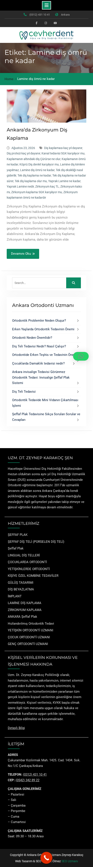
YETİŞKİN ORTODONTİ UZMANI (30, 630)
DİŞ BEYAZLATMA (21, 589)
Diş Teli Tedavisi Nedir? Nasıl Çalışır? (39, 346)
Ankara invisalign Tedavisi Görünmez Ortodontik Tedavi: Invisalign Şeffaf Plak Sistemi (41, 377)
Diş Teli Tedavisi (24, 392)
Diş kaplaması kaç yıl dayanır (63, 148)
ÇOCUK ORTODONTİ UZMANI (29, 637)
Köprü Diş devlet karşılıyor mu (39, 164)
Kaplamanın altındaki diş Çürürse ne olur (33, 159)
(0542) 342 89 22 (27, 780)
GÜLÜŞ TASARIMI (20, 583)
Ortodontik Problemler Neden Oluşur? (39, 320)
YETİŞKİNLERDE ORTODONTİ (29, 569)
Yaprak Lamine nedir (20, 186)
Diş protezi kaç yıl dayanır (23, 153)
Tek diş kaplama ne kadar (34, 175)
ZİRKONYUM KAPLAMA (25, 610)
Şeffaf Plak (16, 548)
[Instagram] (45, 22)
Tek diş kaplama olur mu (31, 181)
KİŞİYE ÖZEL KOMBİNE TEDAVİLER (33, 576)
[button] (81, 356)
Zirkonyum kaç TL (47, 186)
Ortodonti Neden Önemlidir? (32, 338)
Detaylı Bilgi (16, 728)
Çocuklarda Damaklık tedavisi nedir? (38, 363)
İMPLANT (15, 596)
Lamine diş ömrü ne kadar (37, 170)
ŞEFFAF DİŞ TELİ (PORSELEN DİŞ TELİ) (36, 542)
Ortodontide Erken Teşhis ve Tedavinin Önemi (44, 355)
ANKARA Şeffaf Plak (22, 617)
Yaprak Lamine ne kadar (64, 181)
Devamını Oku (21, 254)
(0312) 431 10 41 (39, 14)
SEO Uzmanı (69, 861)
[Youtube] (54, 22)
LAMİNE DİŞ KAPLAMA (24, 603)
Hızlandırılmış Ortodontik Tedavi (31, 624)
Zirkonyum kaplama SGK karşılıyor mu (36, 192)
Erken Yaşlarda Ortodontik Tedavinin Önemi (43, 329)
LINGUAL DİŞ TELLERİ (24, 555)
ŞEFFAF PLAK (17, 535)
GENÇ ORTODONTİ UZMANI (28, 644)
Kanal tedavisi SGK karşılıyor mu (63, 153)
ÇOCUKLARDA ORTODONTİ (27, 562)
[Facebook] (36, 22)
